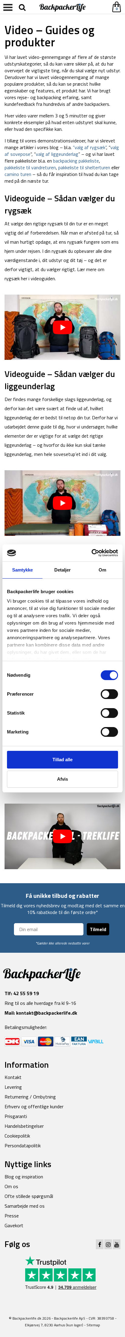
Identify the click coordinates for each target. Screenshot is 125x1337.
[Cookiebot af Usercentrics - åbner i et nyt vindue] (91, 553)
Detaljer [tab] (62, 569)
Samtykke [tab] (22, 569)
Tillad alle (62, 759)
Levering (13, 1087)
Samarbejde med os (25, 1206)
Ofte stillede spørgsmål (29, 1196)
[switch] (109, 694)
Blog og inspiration (24, 1176)
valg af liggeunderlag (57, 154)
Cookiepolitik (17, 1135)
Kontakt (13, 1077)
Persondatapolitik (23, 1145)
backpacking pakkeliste (76, 160)
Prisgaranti (16, 1116)
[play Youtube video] (62, 327)
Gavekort (14, 1225)
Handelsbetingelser (24, 1126)
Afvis (62, 779)
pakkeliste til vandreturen (30, 167)
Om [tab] (102, 569)
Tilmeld (98, 929)
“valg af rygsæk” (89, 147)
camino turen (18, 174)
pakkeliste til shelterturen (84, 167)
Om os (11, 1186)
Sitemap (93, 1325)
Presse (12, 1215)
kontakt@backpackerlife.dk (46, 1012)
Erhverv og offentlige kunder (34, 1106)
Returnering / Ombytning (30, 1096)
